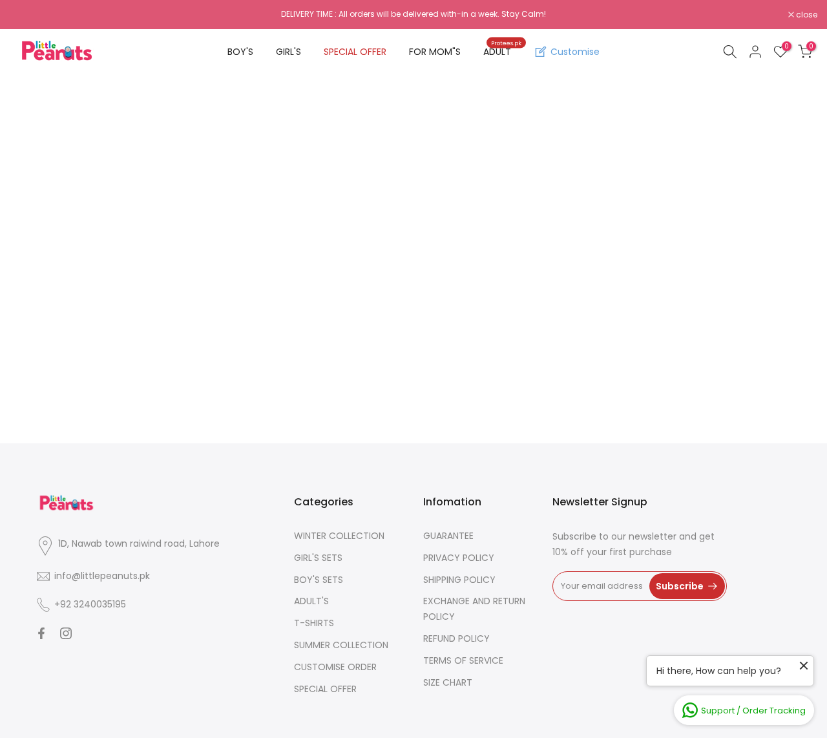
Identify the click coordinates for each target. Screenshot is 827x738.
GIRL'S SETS (318, 557)
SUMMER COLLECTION (341, 644)
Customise (575, 51)
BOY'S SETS (318, 579)
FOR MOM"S (435, 51)
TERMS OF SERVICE (463, 660)
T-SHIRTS (314, 623)
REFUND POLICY (456, 638)
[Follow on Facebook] (41, 633)
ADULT (502, 51)
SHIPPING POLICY (459, 579)
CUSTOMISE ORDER (335, 666)
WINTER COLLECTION (339, 535)
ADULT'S (311, 601)
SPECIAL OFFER (355, 51)
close (27, 15)
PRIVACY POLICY (458, 557)
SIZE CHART (447, 682)
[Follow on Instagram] (66, 633)
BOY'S (240, 51)
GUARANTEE (448, 535)
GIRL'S (288, 51)
